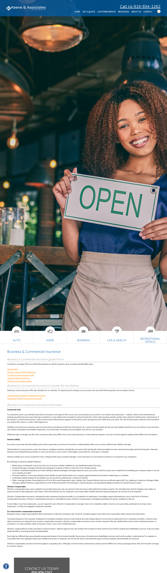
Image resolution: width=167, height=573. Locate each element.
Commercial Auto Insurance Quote (20, 375)
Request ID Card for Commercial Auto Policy (24, 398)
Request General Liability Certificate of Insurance (26, 395)
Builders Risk (12, 369)
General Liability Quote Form (18, 378)
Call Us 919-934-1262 (140, 6)
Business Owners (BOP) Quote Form (21, 372)
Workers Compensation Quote (19, 381)
